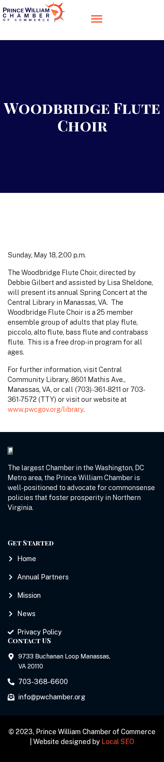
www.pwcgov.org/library (46, 409)
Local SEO (117, 742)
